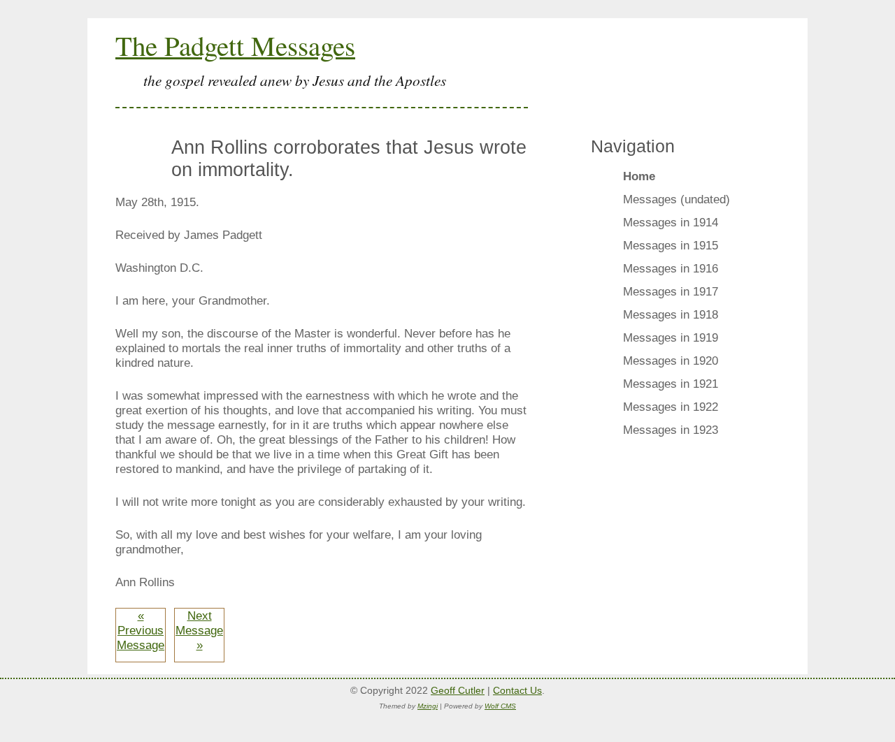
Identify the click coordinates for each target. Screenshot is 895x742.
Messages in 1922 (670, 407)
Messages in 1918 (670, 314)
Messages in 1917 (670, 291)
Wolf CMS (500, 706)
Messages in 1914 (670, 222)
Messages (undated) (676, 199)
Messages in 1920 (670, 361)
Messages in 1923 (670, 430)
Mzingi (427, 706)
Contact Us (517, 690)
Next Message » (199, 630)
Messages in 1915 (670, 245)
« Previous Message (140, 630)
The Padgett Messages (235, 45)
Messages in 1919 (670, 337)
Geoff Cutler (458, 690)
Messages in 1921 (670, 384)
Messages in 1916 (670, 268)
